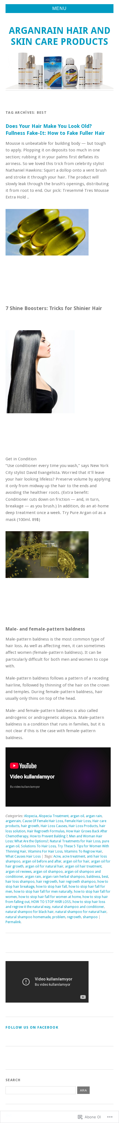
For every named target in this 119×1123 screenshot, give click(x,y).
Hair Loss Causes (54, 826)
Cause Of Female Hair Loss (42, 821)
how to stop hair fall (51, 887)
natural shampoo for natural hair (81, 912)
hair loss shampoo (20, 882)
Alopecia (30, 816)
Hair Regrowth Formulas (45, 831)
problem (58, 917)
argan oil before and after (41, 861)
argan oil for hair (76, 861)
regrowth (74, 917)
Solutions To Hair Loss (38, 846)
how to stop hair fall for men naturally (43, 892)
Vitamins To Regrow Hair (83, 851)
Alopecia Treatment (54, 816)
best (105, 877)
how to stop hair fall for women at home (50, 897)
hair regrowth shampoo (77, 882)
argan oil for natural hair (44, 866)
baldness (93, 877)
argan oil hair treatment (83, 866)
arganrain (13, 821)
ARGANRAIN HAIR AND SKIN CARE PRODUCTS (59, 36)
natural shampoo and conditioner (78, 907)
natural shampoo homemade (28, 917)
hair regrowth (46, 882)
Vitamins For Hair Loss (45, 851)
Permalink (13, 922)
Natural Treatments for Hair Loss (75, 841)
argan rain (94, 816)
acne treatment (73, 856)
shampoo (90, 917)
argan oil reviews (19, 872)
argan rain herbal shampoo (64, 877)
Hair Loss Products (83, 826)
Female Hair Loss (78, 821)
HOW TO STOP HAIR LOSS (51, 902)
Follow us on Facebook (32, 1027)
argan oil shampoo (48, 872)
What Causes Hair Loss (23, 856)
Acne (57, 856)
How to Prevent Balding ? (49, 836)
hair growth (30, 826)
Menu (59, 8)
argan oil (77, 816)
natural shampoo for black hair (30, 912)
